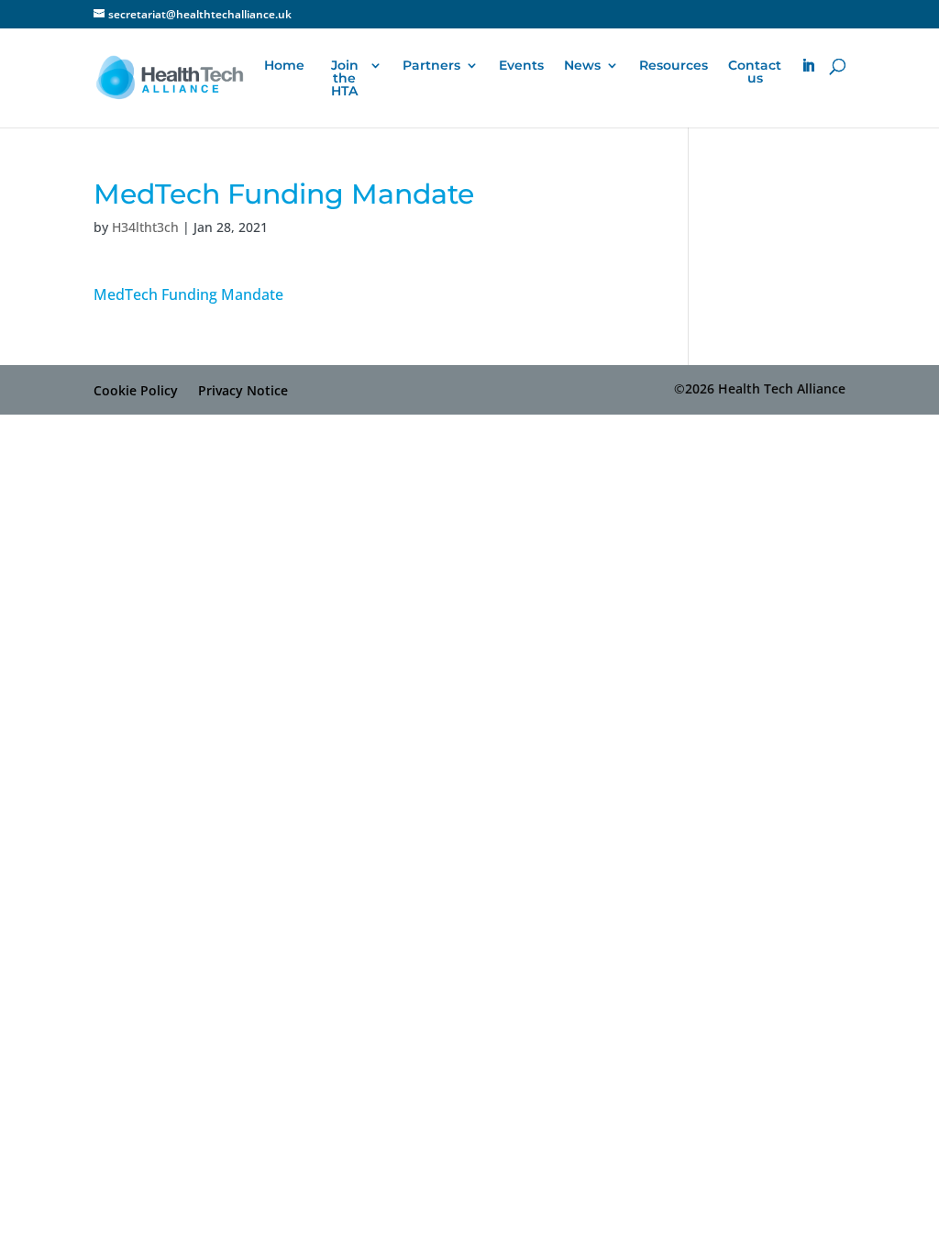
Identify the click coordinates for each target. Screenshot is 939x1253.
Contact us (754, 72)
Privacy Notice (243, 390)
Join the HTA (345, 79)
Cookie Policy (136, 390)
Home (284, 66)
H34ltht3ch (145, 227)
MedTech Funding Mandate (188, 294)
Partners (431, 66)
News (582, 66)
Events (521, 66)
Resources (673, 66)
